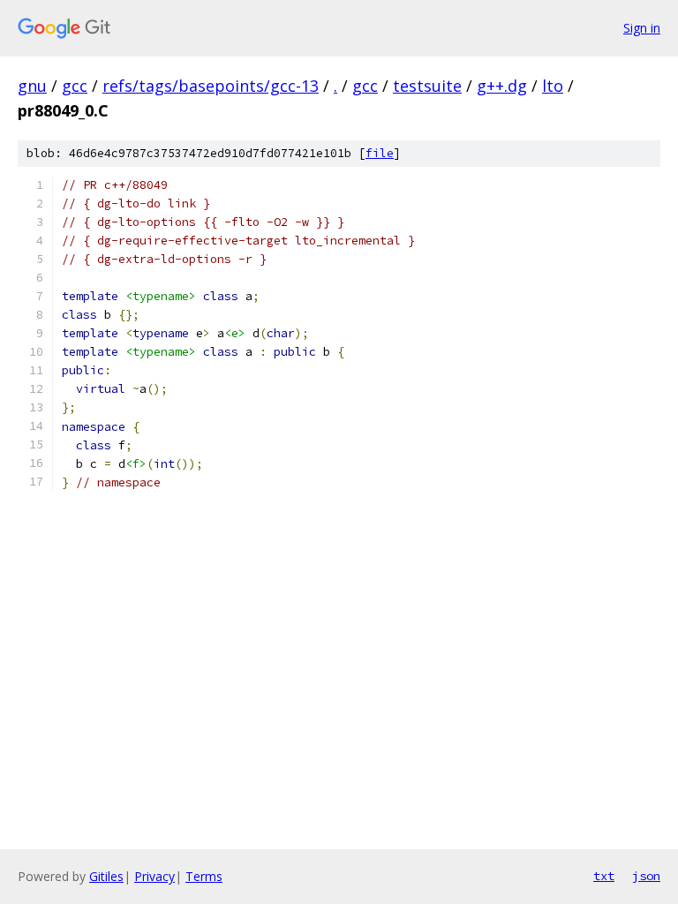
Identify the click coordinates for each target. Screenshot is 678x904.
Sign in (641, 27)
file (379, 153)
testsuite (427, 85)
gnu (32, 85)
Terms (203, 876)
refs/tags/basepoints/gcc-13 (210, 85)
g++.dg (502, 85)
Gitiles (106, 876)
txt (603, 876)
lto (552, 85)
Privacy (154, 876)
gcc (74, 85)
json (646, 876)
